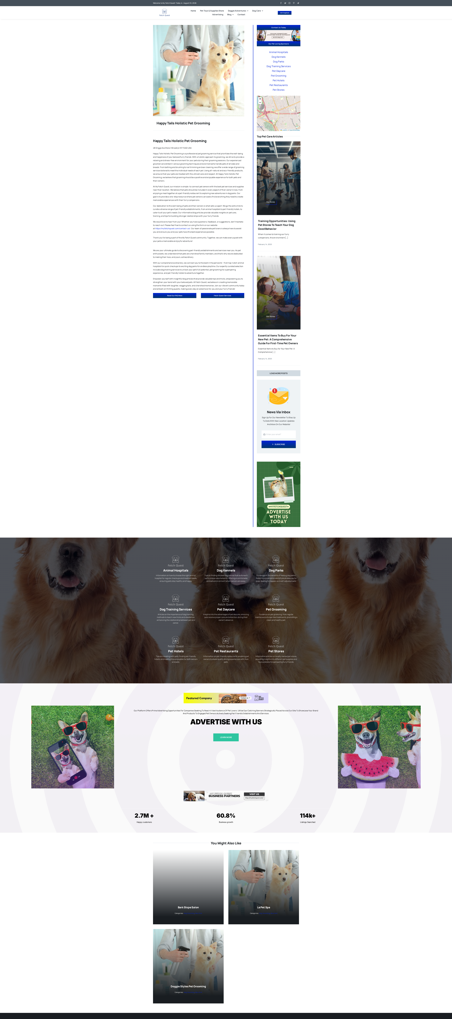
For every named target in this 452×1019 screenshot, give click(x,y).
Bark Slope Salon (188, 907)
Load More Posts (279, 373)
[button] (260, 99)
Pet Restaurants (279, 85)
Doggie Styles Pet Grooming (188, 986)
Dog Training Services (279, 66)
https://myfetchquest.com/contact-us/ (172, 228)
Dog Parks (278, 61)
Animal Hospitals (278, 52)
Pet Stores (279, 89)
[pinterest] (294, 3)
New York (198, 913)
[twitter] (285, 3)
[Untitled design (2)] (165, 9)
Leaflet (284, 130)
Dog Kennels (279, 56)
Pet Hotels (279, 80)
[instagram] (289, 3)
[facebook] (281, 3)
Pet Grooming (278, 75)
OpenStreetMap (294, 130)
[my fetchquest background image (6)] (198, 26)
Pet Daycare (278, 71)
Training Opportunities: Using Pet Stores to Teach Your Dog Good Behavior (276, 225)
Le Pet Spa (263, 907)
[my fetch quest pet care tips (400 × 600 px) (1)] (278, 462)
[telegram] (298, 3)
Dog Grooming (189, 913)
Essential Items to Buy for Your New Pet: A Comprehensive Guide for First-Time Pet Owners (278, 339)
